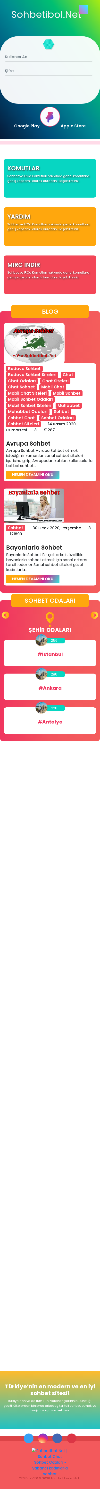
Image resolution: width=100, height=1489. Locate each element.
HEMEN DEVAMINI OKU (32, 474)
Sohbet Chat (21, 418)
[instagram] (43, 1438)
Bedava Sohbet (24, 369)
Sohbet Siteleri (23, 424)
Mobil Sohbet (67, 393)
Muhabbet (69, 405)
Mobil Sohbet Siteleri (29, 405)
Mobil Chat (52, 387)
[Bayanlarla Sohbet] (34, 506)
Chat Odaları (22, 381)
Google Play (27, 126)
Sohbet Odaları (57, 418)
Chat (68, 375)
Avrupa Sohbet (28, 443)
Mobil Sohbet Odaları (30, 399)
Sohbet (61, 411)
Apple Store (73, 126)
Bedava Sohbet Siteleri (32, 375)
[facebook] (57, 1438)
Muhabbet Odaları (28, 411)
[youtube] (71, 1438)
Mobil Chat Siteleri (27, 393)
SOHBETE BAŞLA (50, 94)
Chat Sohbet (21, 387)
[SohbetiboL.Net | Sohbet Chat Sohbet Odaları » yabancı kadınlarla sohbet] (50, 1462)
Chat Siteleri (55, 381)
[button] (94, 615)
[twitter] (28, 1438)
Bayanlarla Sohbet (34, 547)
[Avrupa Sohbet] (34, 343)
